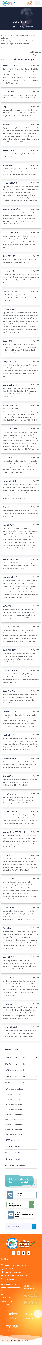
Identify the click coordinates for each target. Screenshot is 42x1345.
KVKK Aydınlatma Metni (10, 1279)
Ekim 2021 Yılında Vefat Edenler (13, 1104)
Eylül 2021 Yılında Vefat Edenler (13, 1109)
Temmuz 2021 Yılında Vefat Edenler (14, 1119)
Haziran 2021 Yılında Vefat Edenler (14, 1124)
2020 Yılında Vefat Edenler (15, 1140)
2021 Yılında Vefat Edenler (15, 1089)
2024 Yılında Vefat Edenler (15, 1070)
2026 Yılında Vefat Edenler (15, 1057)
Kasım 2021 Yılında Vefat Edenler (13, 1099)
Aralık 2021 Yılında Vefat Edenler (13, 1095)
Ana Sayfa (11, 27)
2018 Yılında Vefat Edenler (15, 1153)
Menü (37, 3)
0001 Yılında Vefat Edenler (15, 1165)
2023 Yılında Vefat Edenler (15, 1076)
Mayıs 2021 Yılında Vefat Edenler (13, 1129)
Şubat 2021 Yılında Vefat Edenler (13, 1134)
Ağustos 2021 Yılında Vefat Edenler (14, 1114)
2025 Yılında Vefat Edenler (15, 1064)
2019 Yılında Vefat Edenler (15, 1146)
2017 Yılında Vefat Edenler (15, 1159)
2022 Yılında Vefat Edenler (15, 1083)
